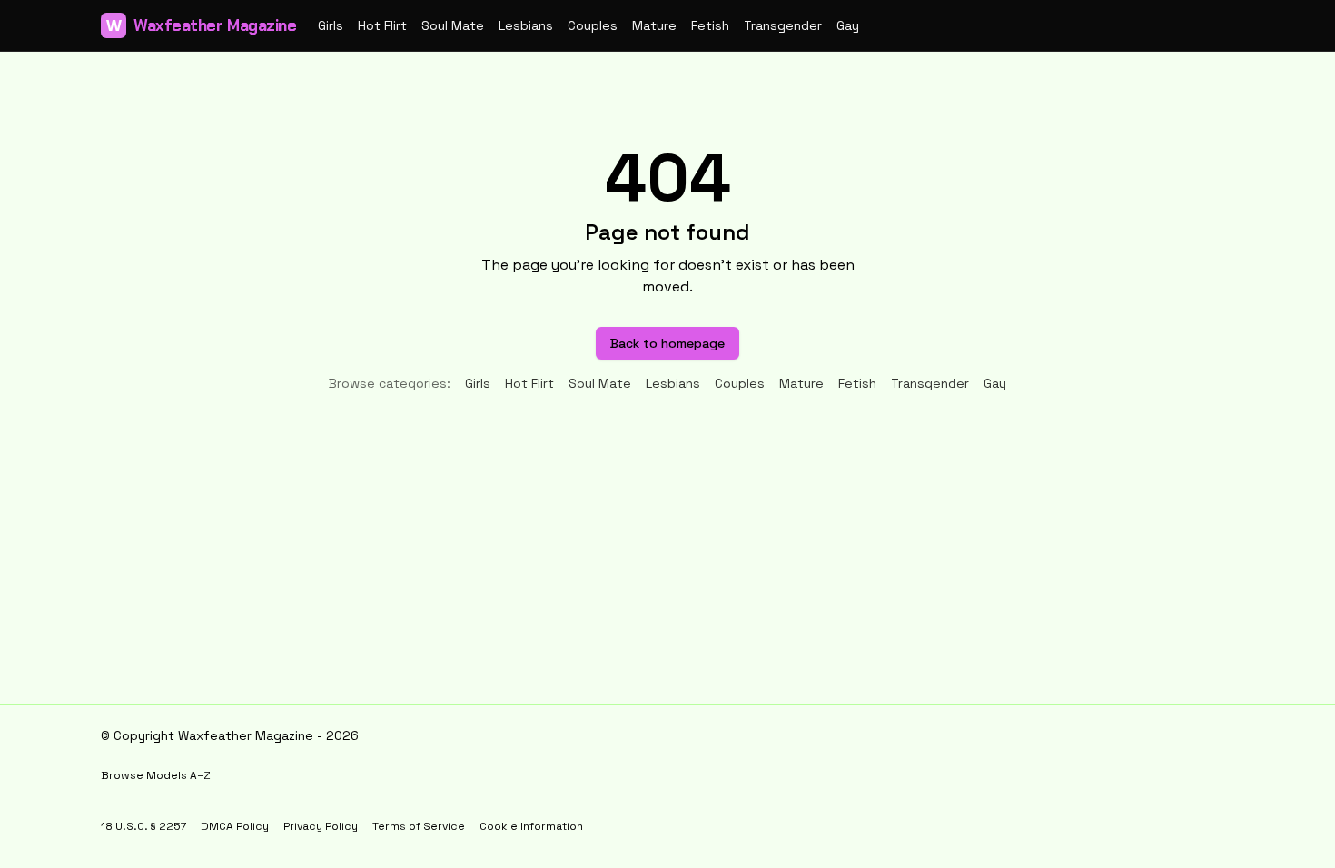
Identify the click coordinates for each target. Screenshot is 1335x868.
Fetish (710, 25)
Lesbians (526, 25)
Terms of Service (418, 826)
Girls (330, 25)
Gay (847, 25)
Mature (654, 25)
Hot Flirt (382, 25)
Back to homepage (667, 343)
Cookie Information (531, 826)
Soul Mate (452, 25)
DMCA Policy (235, 826)
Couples (593, 25)
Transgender (783, 25)
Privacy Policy (320, 826)
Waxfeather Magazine (201, 25)
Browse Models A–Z (156, 775)
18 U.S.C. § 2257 (143, 826)
